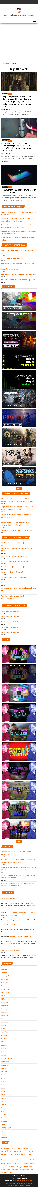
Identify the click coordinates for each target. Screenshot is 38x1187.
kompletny (3, 1163)
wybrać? (31, 1169)
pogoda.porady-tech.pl (12, 1183)
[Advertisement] (19, 42)
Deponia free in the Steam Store (10, 269)
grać (26, 1154)
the (25, 1169)
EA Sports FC (5, 1005)
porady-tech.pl (17, 1180)
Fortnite (3, 1025)
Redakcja (7, 109)
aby (2, 1148)
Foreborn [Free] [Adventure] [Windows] (12, 572)
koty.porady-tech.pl (13, 1185)
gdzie (11, 1154)
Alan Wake (4, 969)
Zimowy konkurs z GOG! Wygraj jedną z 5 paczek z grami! (17, 530)
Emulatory (4, 1009)
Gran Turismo (5, 1035)
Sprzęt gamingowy (6, 1108)
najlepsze (25, 1163)
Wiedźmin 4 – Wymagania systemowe (17, 925)
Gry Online (11, 1159)
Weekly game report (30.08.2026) (10, 611)
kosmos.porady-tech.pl (25, 1183)
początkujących (4, 1167)
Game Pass (4, 1032)
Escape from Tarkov (6, 1015)
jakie (31, 1159)
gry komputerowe (4, 1159)
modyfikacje (19, 1163)
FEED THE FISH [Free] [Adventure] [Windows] (14, 556)
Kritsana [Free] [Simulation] (8, 583)
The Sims (4, 1131)
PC (2, 1085)
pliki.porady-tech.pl (25, 1185)
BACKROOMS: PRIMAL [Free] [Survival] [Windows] (15, 561)
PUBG (3, 1091)
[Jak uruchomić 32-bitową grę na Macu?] (19, 175)
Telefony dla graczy (6, 1128)
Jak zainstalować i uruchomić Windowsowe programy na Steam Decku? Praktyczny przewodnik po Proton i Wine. (16, 147)
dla (32, 1151)
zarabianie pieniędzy (7, 1172)
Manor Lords (4, 1065)
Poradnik (11, 1167)
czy (29, 1151)
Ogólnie (3, 1078)
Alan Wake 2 (4, 973)
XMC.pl (3, 899)
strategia (17, 1169)
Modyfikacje (4, 1071)
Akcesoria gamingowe (8, 1148)
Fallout (3, 1019)
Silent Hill (3, 1104)
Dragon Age (4, 1002)
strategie (22, 1169)
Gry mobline (4, 1038)
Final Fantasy (4, 1022)
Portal (3, 1088)
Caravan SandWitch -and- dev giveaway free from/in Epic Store (18, 274)
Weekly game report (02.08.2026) (10, 632)
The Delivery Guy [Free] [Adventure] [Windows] (14, 577)
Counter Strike (5, 982)
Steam (3, 1118)
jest (34, 1159)
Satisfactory (4, 1101)
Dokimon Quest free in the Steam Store (12, 258)
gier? (15, 1154)
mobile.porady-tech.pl (28, 1180)
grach (18, 1154)
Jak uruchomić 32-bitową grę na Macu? (18, 190)
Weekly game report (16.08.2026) (10, 622)
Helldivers (4, 1048)
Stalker (3, 1111)
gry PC (15, 1159)
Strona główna (5, 63)
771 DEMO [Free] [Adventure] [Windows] (12, 543)
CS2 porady (23, 1151)
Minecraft (4, 1068)
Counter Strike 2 (5, 986)
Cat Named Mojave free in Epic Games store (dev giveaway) (18, 280)
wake (28, 1169)
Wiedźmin (4, 1137)
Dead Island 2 (5, 992)
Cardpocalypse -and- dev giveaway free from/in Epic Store (17, 264)
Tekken (3, 1124)
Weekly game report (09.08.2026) (10, 627)
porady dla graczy (19, 1167)
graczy (23, 1154)
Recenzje (4, 1095)
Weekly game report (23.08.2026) (10, 616)
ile (25, 1159)
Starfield (3, 1114)
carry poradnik (26, 1148)
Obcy (2, 1075)
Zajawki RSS (4, 951)
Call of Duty (4, 979)
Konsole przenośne (6, 1058)
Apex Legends (5, 976)
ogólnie (32, 1163)
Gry (29, 1154)
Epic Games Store (6, 1012)
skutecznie (3, 1169)
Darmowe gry (5, 989)
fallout (3, 1154)
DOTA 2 (3, 999)
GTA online (4, 1045)
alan (15, 1148)
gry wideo (19, 1159)
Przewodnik (28, 1167)
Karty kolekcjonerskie (7, 1052)
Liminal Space (5, 1062)
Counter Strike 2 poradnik (10, 1151)
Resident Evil (4, 1098)
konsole (9, 1163)
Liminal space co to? (15, 951)
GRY (19, 12)
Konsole (3, 1055)
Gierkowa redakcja (9, 192)
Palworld (3, 1081)
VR (2, 1134)
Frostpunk (4, 1029)
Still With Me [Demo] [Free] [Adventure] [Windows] (15, 567)
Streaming (4, 1121)
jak (28, 1158)
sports (8, 1169)
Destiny (3, 996)
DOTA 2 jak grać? (11, 899)
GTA (2, 1042)
